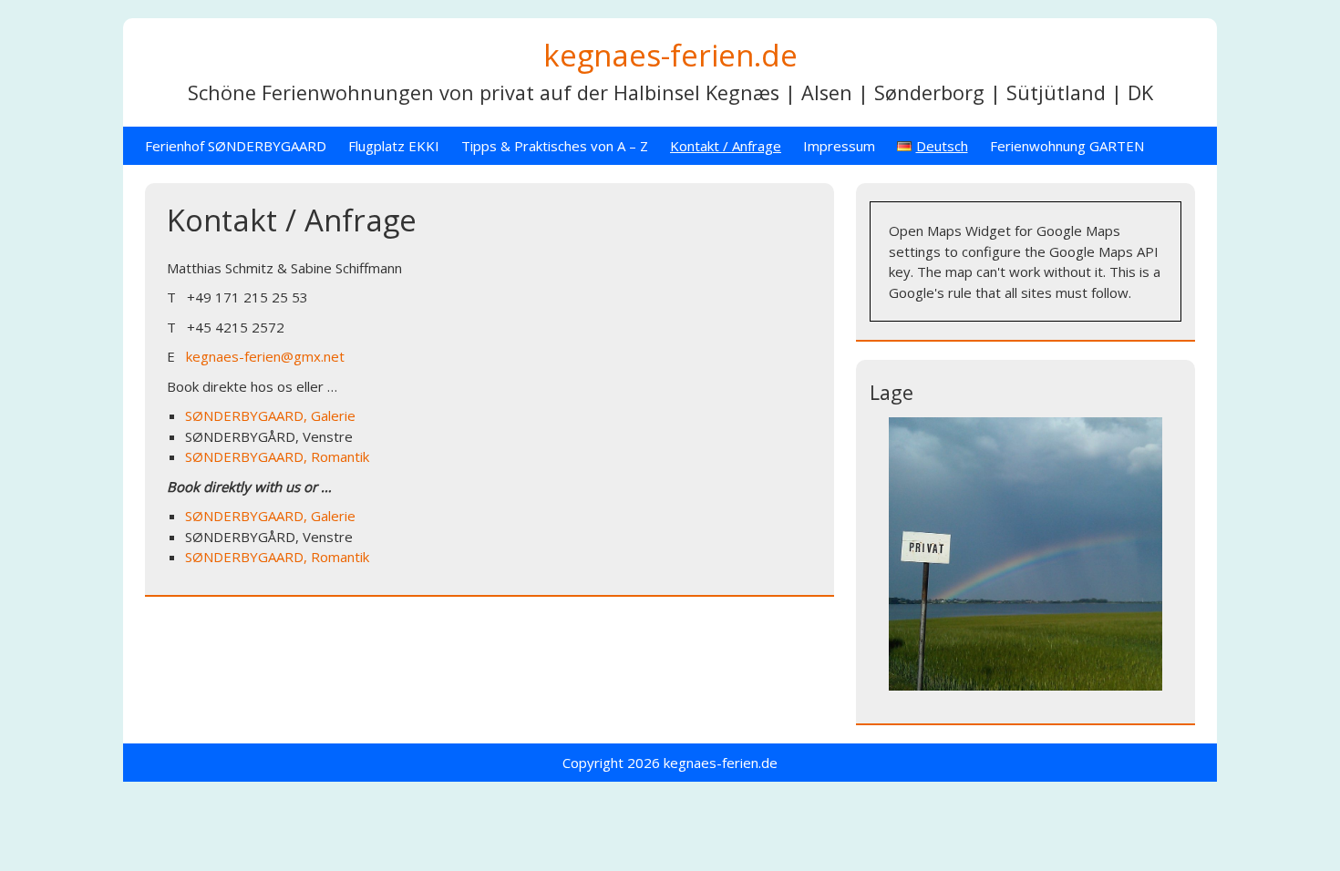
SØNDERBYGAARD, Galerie (270, 415)
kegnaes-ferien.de (670, 55)
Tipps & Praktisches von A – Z (554, 146)
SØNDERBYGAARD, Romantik (277, 456)
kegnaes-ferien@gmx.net (265, 356)
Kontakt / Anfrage (725, 146)
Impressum (839, 146)
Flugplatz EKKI (393, 146)
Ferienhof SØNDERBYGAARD (235, 146)
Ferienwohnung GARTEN (1067, 146)
